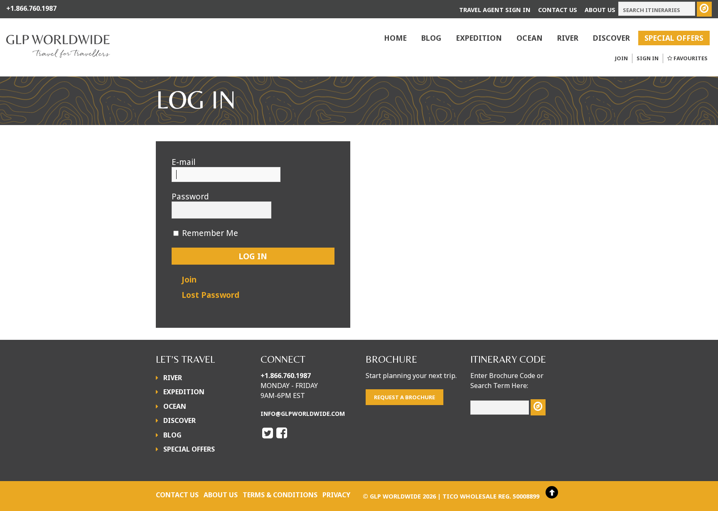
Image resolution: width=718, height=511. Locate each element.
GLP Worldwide (395, 496)
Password (190, 196)
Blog (431, 38)
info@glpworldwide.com (303, 414)
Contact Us (557, 10)
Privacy (336, 494)
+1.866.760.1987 (286, 375)
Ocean (529, 38)
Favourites (691, 58)
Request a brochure (404, 397)
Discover (611, 38)
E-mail (183, 162)
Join (621, 58)
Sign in (648, 58)
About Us (600, 10)
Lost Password (210, 294)
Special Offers (673, 38)
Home (395, 38)
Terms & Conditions (280, 494)
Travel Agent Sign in (495, 10)
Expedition (479, 38)
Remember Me (210, 232)
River (567, 38)
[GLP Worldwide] (58, 52)
